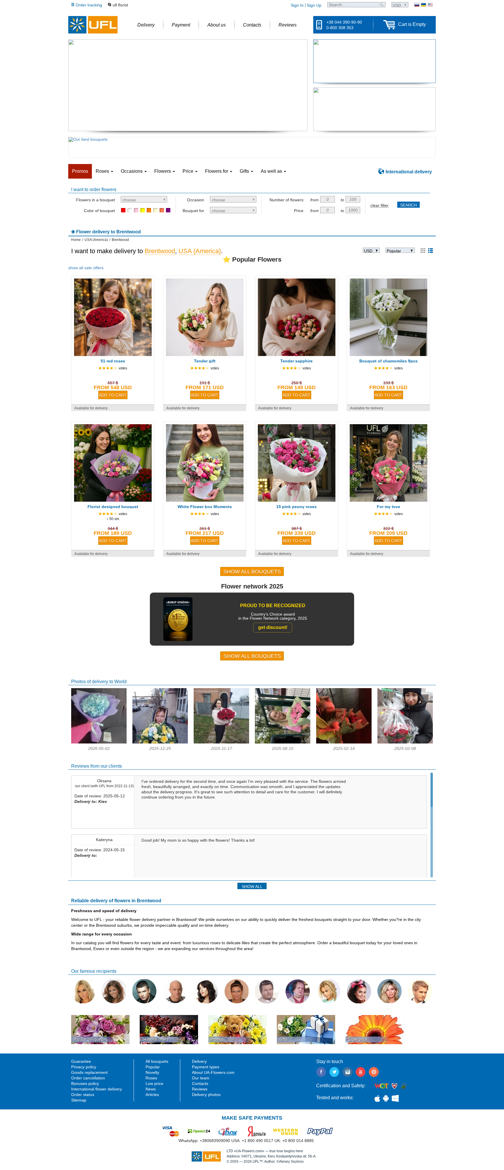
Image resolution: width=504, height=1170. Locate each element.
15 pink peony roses (296, 507)
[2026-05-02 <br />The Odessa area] (99, 742)
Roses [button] (103, 171)
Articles (152, 1094)
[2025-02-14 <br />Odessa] (344, 742)
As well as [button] (272, 171)
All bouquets (157, 1061)
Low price (154, 1083)
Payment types (205, 1067)
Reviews (199, 1089)
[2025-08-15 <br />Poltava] (282, 742)
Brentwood (160, 251)
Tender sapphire (296, 361)
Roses (151, 1078)
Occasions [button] (132, 171)
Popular (153, 1067)
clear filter (379, 205)
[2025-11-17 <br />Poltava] (221, 742)
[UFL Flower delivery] (93, 25)
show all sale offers (86, 267)
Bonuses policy (85, 1083)
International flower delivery (96, 1089)
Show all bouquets (252, 572)
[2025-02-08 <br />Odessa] (405, 742)
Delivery (199, 1061)
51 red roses (113, 361)
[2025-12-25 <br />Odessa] (160, 742)
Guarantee (81, 1061)
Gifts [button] (245, 171)
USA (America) (199, 251)
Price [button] (189, 171)
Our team (200, 1078)
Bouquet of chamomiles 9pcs (388, 361)
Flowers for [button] (217, 171)
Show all (252, 886)
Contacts (200, 1083)
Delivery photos (206, 1094)
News (151, 1089)
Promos (80, 171)
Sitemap (78, 1100)
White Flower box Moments (205, 507)
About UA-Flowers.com (213, 1072)
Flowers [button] (163, 171)
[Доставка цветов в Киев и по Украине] (416, 5)
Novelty (152, 1072)
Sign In (297, 5)
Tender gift (205, 361)
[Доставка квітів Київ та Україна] (423, 5)
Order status (82, 1094)
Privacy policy (83, 1067)
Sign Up (314, 5)
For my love (388, 507)
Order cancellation (88, 1078)
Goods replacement (89, 1072)
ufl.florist (120, 5)
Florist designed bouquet (113, 507)
